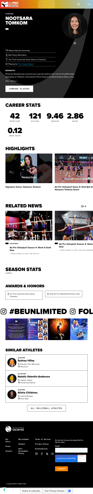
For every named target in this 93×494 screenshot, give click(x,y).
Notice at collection (31, 491)
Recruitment (23, 439)
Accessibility (41, 449)
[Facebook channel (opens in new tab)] (41, 453)
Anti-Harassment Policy (23, 451)
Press (7, 446)
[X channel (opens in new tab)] (47, 453)
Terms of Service (42, 439)
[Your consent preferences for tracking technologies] (4, 489)
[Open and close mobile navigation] (89, 4)
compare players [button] (19, 88)
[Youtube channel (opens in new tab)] (52, 453)
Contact (21, 444)
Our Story (7, 440)
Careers (8, 451)
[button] (79, 4)
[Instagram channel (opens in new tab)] (36, 453)
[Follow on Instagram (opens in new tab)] (74, 43)
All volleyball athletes (46, 408)
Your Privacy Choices (54, 491)
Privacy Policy (42, 444)
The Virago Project (26, 64)
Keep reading (10, 81)
